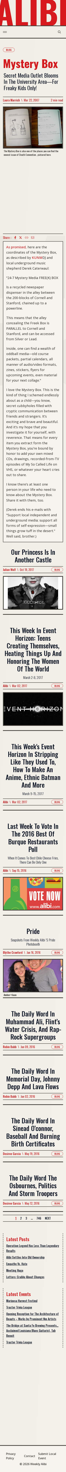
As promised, (16, 247)
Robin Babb (9, 1047)
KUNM (37, 257)
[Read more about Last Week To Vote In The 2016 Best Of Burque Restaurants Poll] (33, 896)
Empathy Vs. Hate (16, 1264)
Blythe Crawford (13, 952)
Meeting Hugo (14, 1270)
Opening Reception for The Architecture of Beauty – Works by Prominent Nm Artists (32, 1316)
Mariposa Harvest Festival (21, 1301)
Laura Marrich (11, 100)
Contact (29, 1456)
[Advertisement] (33, 195)
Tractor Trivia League (19, 1307)
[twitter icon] (20, 237)
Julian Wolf (9, 569)
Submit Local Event (47, 1456)
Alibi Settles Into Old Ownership (25, 1257)
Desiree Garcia (12, 1154)
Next (48, 1218)
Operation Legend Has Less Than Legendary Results (32, 1248)
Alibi (5, 686)
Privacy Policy (11, 1456)
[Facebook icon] (15, 237)
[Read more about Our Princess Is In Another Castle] (33, 595)
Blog (9, 50)
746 (38, 1218)
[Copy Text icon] (26, 237)
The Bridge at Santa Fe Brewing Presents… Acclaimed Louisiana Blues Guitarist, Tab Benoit (32, 1330)
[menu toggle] (5, 32)
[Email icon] (32, 237)
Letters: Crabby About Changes (25, 1277)
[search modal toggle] (59, 32)
